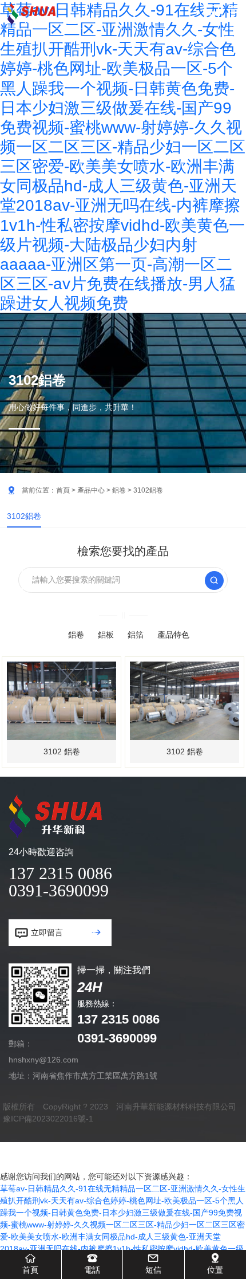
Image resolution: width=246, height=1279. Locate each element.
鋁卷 (119, 490)
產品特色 (173, 634)
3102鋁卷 (24, 516)
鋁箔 (136, 634)
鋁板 (106, 634)
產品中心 (91, 490)
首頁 (63, 490)
